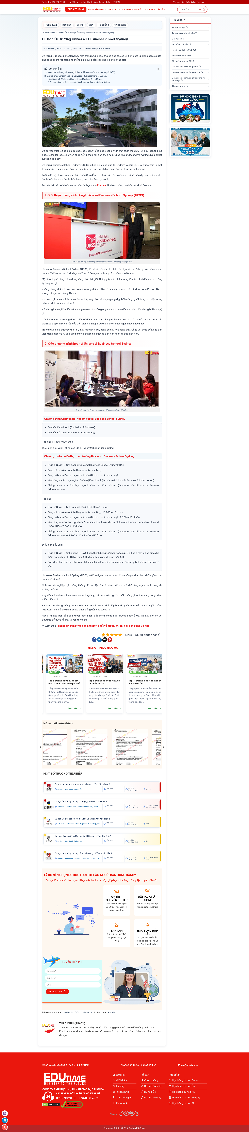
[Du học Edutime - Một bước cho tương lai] (51, 9)
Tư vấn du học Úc (180, 27)
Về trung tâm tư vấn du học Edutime (188, 2)
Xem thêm (64, 711)
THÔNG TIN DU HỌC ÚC (102, 647)
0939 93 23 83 (131, 1065)
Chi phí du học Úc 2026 (183, 61)
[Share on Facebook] (94, 639)
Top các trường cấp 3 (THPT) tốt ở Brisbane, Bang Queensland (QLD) (95, 683)
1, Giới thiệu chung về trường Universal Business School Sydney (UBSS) (80, 72)
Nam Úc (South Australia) (83, 807)
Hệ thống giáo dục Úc (182, 44)
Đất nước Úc (178, 39)
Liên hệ (160, 9)
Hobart (60, 858)
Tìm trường (120, 25)
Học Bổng (104, 25)
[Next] (163, 680)
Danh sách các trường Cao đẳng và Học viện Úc (188, 79)
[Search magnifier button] (204, 9)
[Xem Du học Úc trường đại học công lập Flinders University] (48, 804)
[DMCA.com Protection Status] (51, 1104)
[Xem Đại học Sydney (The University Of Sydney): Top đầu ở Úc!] (48, 839)
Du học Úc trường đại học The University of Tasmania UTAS (83, 853)
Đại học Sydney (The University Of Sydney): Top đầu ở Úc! (83, 836)
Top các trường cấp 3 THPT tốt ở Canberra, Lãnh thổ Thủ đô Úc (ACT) (55, 683)
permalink (111, 1012)
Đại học (109, 788)
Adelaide (61, 807)
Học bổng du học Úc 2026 (184, 50)
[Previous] (40, 680)
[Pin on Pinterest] (109, 639)
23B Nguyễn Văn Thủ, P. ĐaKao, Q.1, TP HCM (66, 1065)
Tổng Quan (51, 25)
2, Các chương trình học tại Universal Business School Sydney (77, 76)
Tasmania (85, 858)
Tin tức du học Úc (180, 86)
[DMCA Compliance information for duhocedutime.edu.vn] (71, 1104)
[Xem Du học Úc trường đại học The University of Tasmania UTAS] (48, 856)
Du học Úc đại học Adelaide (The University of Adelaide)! (82, 818)
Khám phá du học (96, 9)
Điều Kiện (66, 25)
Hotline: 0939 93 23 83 (55, 2)
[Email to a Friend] (104, 639)
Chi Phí (80, 25)
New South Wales (72, 789)
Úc (81, 789)
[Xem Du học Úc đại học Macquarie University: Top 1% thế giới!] (48, 787)
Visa (91, 25)
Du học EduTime (137, 1128)
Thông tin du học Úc (101, 48)
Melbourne (70, 824)
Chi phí (137, 9)
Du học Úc (63, 33)
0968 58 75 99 (148, 1065)
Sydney (60, 789)
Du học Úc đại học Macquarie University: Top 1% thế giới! (82, 784)
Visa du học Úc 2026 (181, 55)
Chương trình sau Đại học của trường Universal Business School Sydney (80, 82)
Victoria (100, 824)
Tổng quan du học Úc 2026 (184, 33)
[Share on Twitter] (99, 639)
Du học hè (148, 9)
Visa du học (112, 9)
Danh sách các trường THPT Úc (186, 67)
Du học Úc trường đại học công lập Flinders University (81, 801)
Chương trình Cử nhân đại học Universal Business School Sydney (76, 79)
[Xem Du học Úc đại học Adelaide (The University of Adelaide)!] (48, 822)
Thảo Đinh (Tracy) (53, 48)
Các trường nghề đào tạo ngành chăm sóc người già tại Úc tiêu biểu (135, 683)
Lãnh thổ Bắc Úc (101, 807)
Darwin (68, 807)
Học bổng (126, 9)
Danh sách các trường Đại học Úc (187, 72)
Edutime (51, 33)
